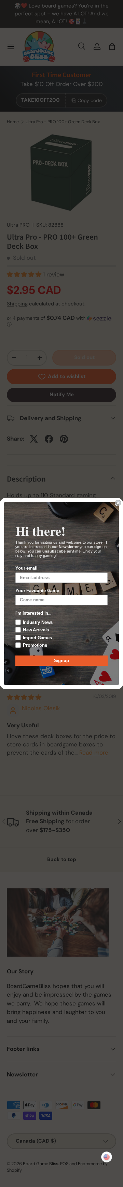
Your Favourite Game (37, 590)
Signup (61, 660)
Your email (26, 568)
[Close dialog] (118, 502)
